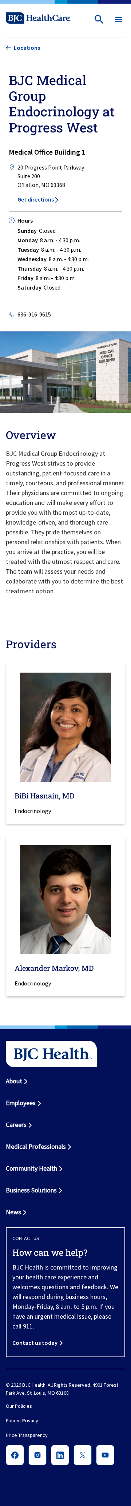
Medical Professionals (36, 1146)
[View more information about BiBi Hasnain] (65, 727)
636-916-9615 (34, 314)
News (13, 1212)
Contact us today (34, 1342)
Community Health (31, 1168)
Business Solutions (31, 1190)
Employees (21, 1103)
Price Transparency (27, 1435)
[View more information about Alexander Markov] (65, 899)
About (14, 1081)
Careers (16, 1124)
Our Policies (19, 1406)
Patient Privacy (22, 1420)
